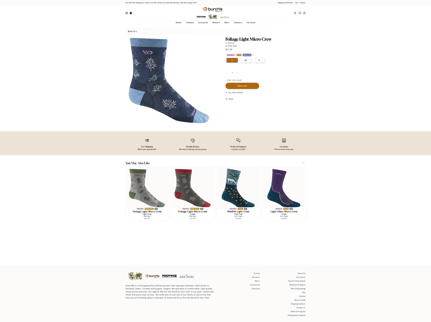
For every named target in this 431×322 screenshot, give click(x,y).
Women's (256, 277)
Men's (257, 281)
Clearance (256, 288)
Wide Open (147, 216)
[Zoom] (130, 119)
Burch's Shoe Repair (296, 281)
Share (231, 99)
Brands (257, 273)
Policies (302, 296)
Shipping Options (298, 304)
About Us (301, 273)
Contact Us (300, 307)
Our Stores (300, 277)
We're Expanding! (298, 288)
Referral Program (298, 311)
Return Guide (299, 300)
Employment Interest (296, 315)
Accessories (255, 285)
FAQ (303, 292)
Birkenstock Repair (297, 285)
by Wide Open (231, 46)
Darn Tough (238, 216)
